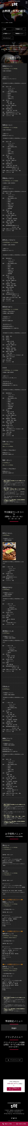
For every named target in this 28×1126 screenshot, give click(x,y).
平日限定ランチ (19, 29)
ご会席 (4, 29)
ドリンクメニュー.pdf (15, 1059)
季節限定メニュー (20, 33)
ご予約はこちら (15, 1088)
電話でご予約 (8, 1123)
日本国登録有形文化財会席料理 (14, 1)
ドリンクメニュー (7, 38)
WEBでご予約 (22, 1123)
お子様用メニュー (7, 33)
